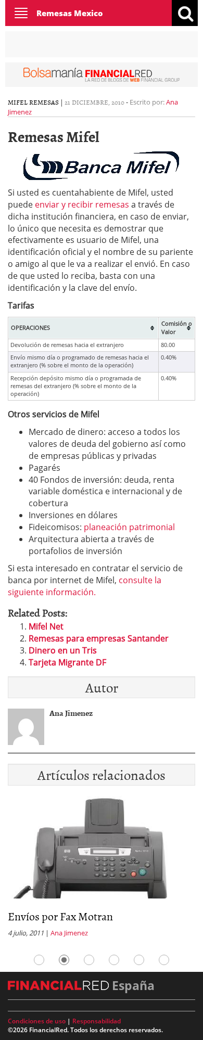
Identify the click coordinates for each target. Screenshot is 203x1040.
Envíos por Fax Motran (60, 916)
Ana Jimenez (69, 933)
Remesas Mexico (69, 13)
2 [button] (64, 960)
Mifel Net (46, 626)
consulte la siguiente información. (84, 586)
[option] (101, 870)
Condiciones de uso (37, 1021)
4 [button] (114, 960)
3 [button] (89, 960)
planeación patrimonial (129, 527)
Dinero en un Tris (63, 650)
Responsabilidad (96, 1021)
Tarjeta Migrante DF (67, 662)
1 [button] (39, 960)
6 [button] (164, 960)
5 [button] (139, 960)
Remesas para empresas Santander (99, 638)
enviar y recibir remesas (82, 204)
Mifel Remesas (33, 102)
